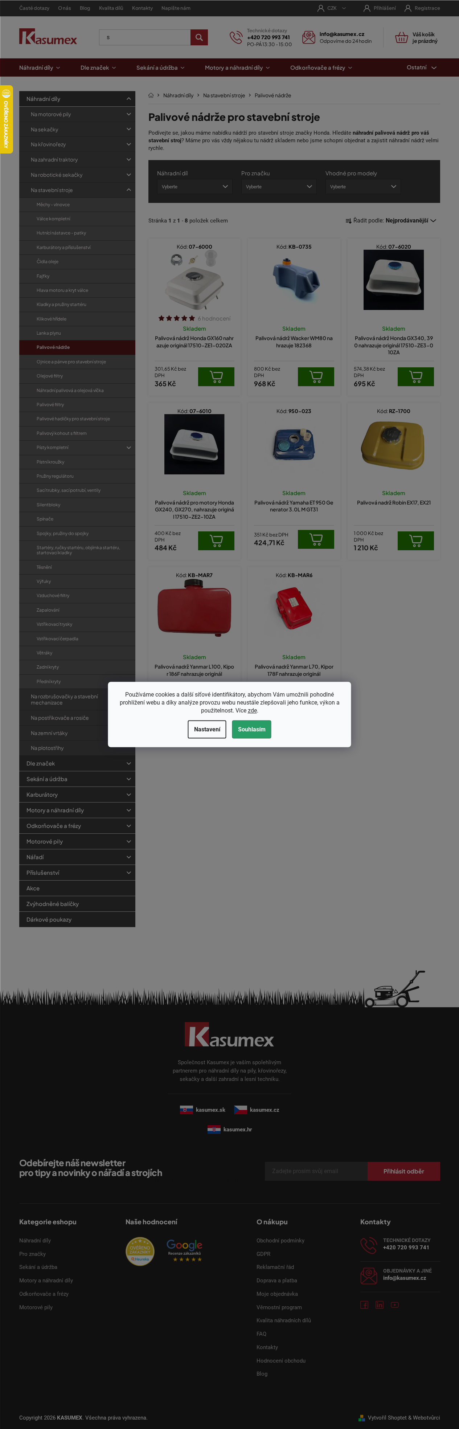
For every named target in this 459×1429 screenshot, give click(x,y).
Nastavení (207, 729)
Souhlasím (252, 729)
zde (252, 710)
